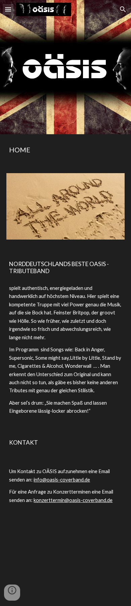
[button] (8, 9)
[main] (65, 149)
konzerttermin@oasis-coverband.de (73, 500)
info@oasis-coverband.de (62, 480)
